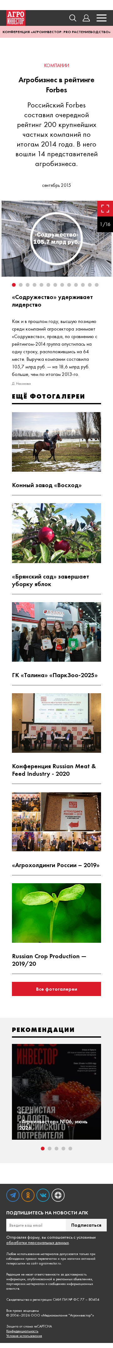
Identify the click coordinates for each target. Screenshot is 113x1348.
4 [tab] (63, 1148)
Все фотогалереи (56, 989)
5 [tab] (70, 1148)
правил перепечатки (41, 1258)
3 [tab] (56, 1148)
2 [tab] (49, 1148)
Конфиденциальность (22, 1331)
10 (76, 285)
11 (83, 285)
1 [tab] (43, 1148)
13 (97, 285)
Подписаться (86, 1225)
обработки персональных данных (37, 1242)
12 (90, 285)
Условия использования (24, 1336)
